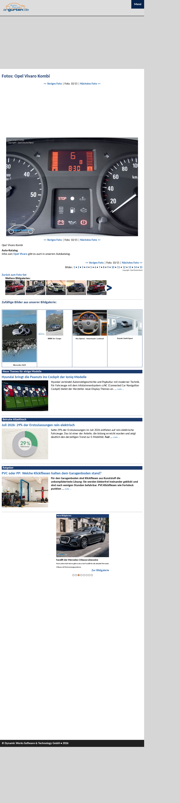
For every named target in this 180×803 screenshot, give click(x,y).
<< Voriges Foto (53, 83)
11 (118, 267)
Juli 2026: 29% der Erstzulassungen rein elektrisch (38, 425)
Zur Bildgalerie (100, 570)
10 (112, 267)
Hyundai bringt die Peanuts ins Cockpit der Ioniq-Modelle (44, 377)
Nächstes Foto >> (90, 83)
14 (135, 267)
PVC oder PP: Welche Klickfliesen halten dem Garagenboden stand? (51, 473)
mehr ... (120, 389)
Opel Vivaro (20, 254)
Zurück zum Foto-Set (14, 275)
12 (124, 267)
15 (141, 267)
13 (129, 267)
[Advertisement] (72, 42)
